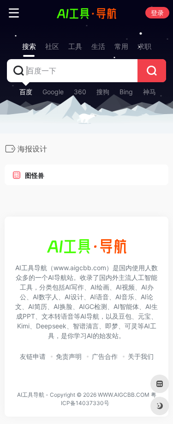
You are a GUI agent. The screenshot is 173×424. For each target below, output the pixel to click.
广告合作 (105, 356)
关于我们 (141, 356)
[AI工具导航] (86, 13)
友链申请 (33, 356)
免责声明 (69, 356)
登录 (157, 13)
